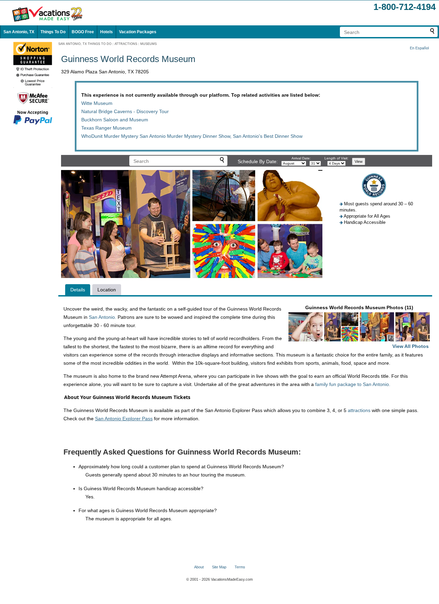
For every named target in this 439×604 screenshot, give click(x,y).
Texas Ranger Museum (106, 128)
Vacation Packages (137, 31)
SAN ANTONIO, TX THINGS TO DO (84, 44)
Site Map (219, 567)
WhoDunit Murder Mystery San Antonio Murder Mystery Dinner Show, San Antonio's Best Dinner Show (191, 136)
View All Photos (410, 346)
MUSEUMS (148, 44)
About (199, 567)
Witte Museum (96, 103)
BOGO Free (83, 31)
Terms (240, 567)
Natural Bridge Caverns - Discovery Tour (125, 111)
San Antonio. (102, 317)
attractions (359, 410)
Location (106, 289)
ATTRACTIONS (126, 44)
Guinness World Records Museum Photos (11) (367, 327)
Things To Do (53, 31)
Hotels (106, 31)
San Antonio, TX (18, 31)
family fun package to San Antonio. (352, 384)
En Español (419, 48)
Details (77, 289)
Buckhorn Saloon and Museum (114, 119)
